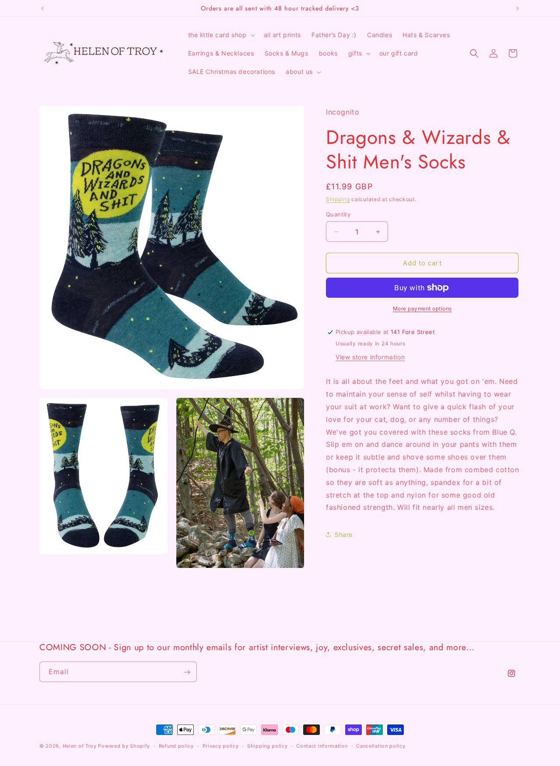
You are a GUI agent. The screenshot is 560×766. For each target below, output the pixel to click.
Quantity (338, 214)
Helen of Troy (80, 746)
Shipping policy (267, 746)
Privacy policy (221, 746)
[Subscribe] (186, 672)
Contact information (321, 746)
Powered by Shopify (124, 746)
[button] (221, 35)
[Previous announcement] (42, 8)
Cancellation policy (380, 746)
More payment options (422, 308)
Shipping (338, 199)
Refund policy (176, 746)
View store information (370, 357)
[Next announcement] (517, 8)
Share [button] (344, 534)
